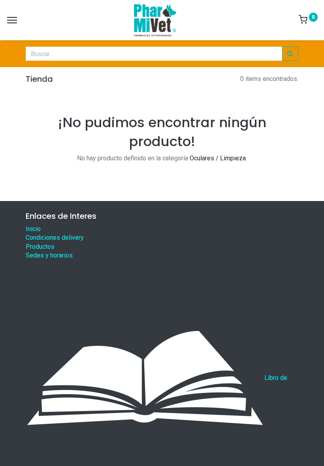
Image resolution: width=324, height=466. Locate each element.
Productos (40, 246)
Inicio (33, 229)
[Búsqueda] (290, 54)
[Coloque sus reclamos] (145, 378)
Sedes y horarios (49, 255)
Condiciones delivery (55, 237)
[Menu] (12, 20)
